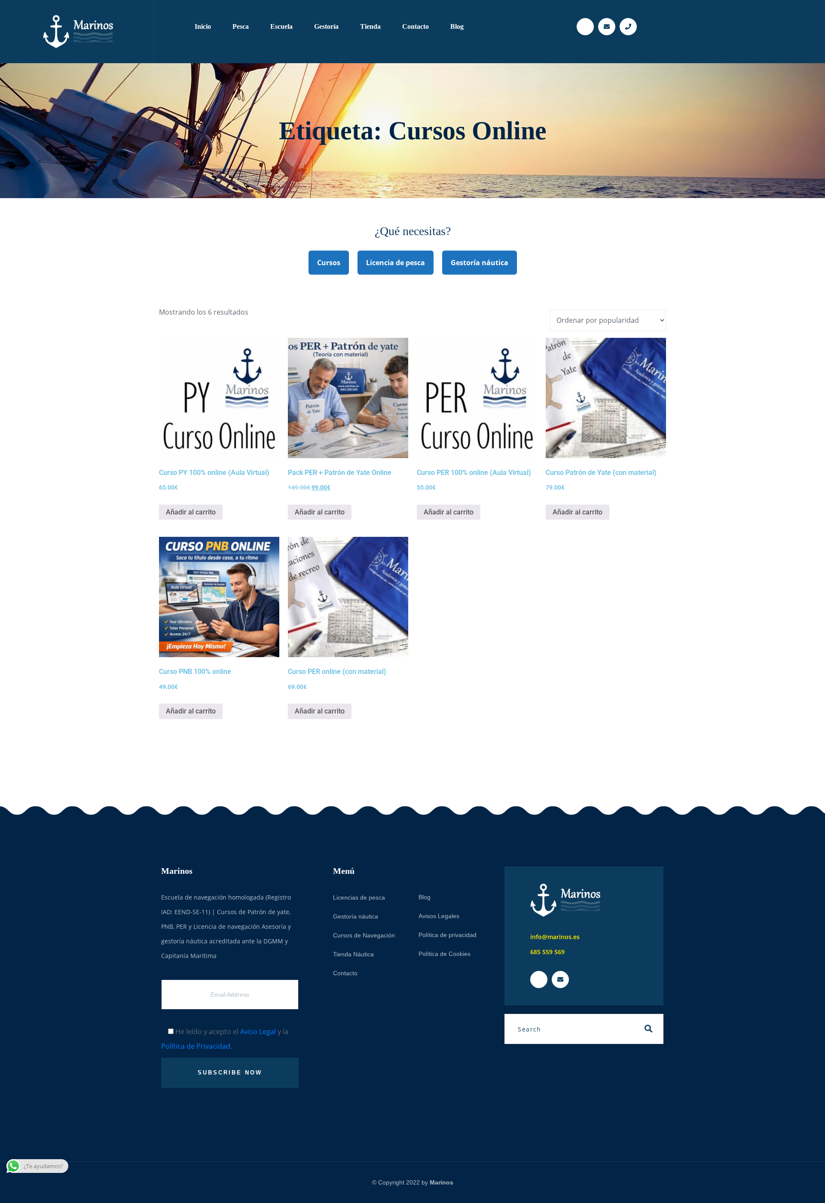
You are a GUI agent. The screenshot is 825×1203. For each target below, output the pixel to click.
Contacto (415, 26)
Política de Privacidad (195, 1046)
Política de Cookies (445, 953)
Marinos (441, 1182)
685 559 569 (547, 952)
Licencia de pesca (395, 262)
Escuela (281, 26)
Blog (457, 26)
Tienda (370, 26)
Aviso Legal (258, 1031)
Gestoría (326, 26)
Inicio (203, 26)
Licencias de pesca (359, 897)
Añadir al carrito (191, 512)
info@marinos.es (555, 937)
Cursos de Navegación (364, 935)
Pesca (240, 26)
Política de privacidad (448, 934)
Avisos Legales (439, 915)
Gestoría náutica (479, 262)
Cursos (328, 262)
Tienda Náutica (353, 954)
